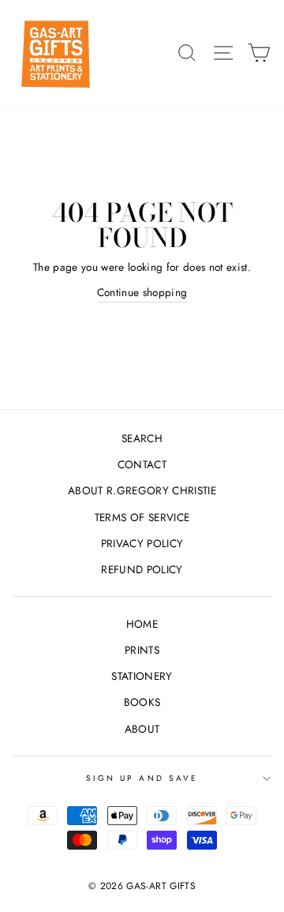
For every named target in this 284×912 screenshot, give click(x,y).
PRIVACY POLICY (142, 543)
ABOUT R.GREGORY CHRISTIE (142, 490)
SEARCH (142, 438)
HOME (142, 624)
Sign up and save (142, 778)
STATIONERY (141, 676)
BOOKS (142, 702)
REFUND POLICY (141, 569)
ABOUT (142, 729)
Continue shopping (142, 292)
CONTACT (142, 464)
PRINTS (142, 650)
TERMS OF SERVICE (142, 517)
